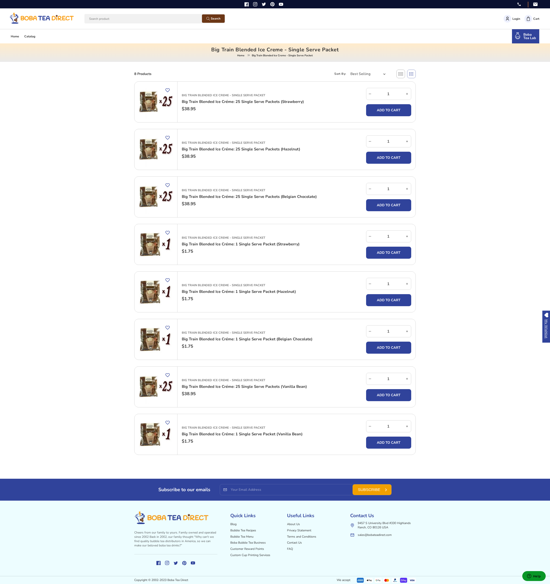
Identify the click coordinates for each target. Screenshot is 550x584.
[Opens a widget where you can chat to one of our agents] (534, 576)
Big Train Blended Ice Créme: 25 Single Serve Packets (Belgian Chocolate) (249, 196)
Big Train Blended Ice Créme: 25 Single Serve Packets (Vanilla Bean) (244, 386)
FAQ (290, 549)
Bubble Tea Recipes (243, 530)
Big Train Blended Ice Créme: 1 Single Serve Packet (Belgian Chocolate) (247, 339)
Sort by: (340, 74)
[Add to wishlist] (167, 90)
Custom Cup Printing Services (250, 555)
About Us (293, 524)
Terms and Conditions (301, 537)
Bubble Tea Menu (242, 537)
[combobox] (147, 19)
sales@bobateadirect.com (375, 535)
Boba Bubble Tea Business (248, 543)
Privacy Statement (299, 530)
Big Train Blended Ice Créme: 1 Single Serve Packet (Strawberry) (240, 244)
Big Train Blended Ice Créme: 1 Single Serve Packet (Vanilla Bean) (242, 434)
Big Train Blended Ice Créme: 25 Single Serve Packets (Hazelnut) (241, 149)
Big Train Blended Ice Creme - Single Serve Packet (223, 95)
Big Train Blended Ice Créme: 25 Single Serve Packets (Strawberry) (243, 101)
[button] (531, 19)
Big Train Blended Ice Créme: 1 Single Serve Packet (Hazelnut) (239, 291)
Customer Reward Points (247, 549)
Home (240, 55)
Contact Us (294, 543)
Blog (233, 524)
